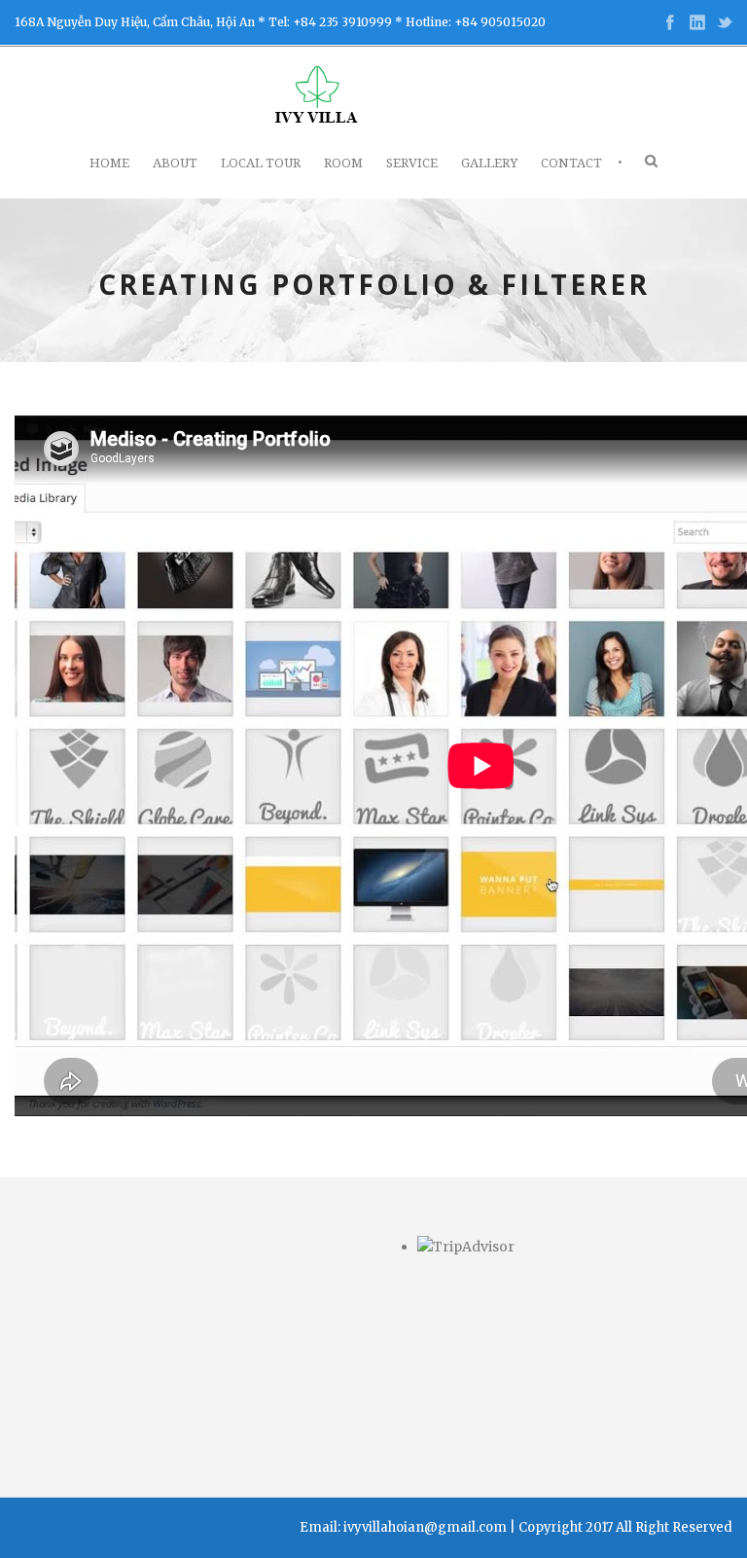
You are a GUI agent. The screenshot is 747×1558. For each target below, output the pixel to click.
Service (412, 163)
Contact (571, 163)
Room (343, 163)
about (175, 163)
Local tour (261, 163)
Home (109, 163)
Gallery (489, 163)
